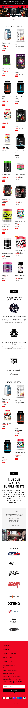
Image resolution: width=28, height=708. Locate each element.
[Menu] (25, 6)
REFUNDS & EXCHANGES (9, 653)
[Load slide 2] (13, 19)
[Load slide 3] (14, 19)
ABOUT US (6, 649)
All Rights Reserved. (19, 703)
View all (14, 291)
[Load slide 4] (16, 19)
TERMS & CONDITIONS (9, 665)
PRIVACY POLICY (7, 661)
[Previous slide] (4, 19)
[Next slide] (24, 19)
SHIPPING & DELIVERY (9, 657)
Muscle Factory (12, 703)
